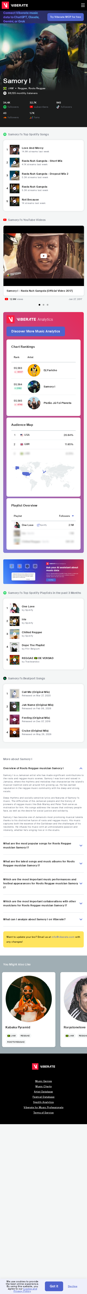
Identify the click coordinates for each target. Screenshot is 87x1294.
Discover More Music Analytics (35, 331)
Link (38, 525)
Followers (64, 516)
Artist (30, 357)
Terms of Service (43, 1112)
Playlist (18, 516)
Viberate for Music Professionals (43, 1107)
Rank (16, 357)
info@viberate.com (63, 937)
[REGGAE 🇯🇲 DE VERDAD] (14, 659)
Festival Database (44, 1097)
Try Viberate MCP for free (65, 17)
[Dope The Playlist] (14, 647)
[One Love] (14, 608)
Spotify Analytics (43, 1102)
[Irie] (14, 621)
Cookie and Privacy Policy (25, 1290)
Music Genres (43, 1081)
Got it (54, 1286)
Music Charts (43, 1086)
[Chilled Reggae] (14, 634)
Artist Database (43, 1091)
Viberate (15, 5)
